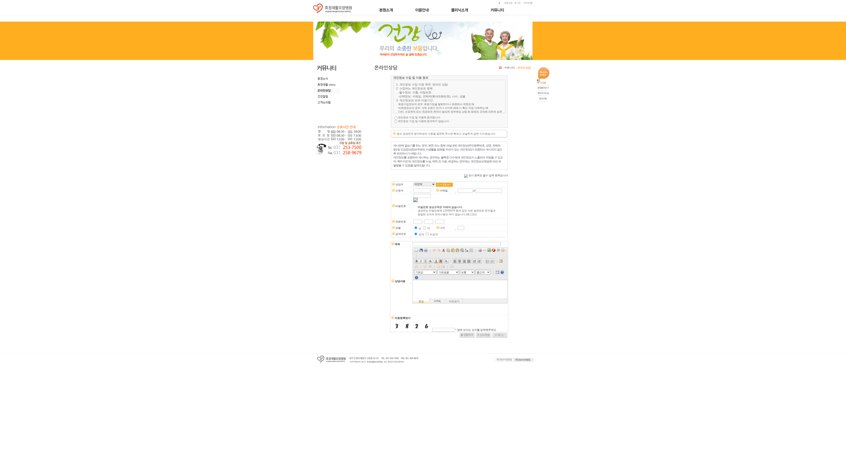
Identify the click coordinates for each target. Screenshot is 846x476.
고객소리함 (324, 102)
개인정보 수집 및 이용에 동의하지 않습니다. (423, 121)
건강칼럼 (322, 96)
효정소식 (322, 78)
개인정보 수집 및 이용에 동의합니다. (419, 117)
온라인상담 (324, 90)
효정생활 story (326, 84)
